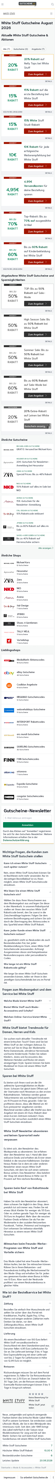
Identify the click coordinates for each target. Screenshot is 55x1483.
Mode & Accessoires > (24, 1467)
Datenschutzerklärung (16, 840)
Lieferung (9, 1333)
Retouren (9, 1366)
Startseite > (7, 1467)
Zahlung (8, 1303)
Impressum (9, 1477)
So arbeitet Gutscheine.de (34, 1477)
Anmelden (27, 824)
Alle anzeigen (44, 548)
